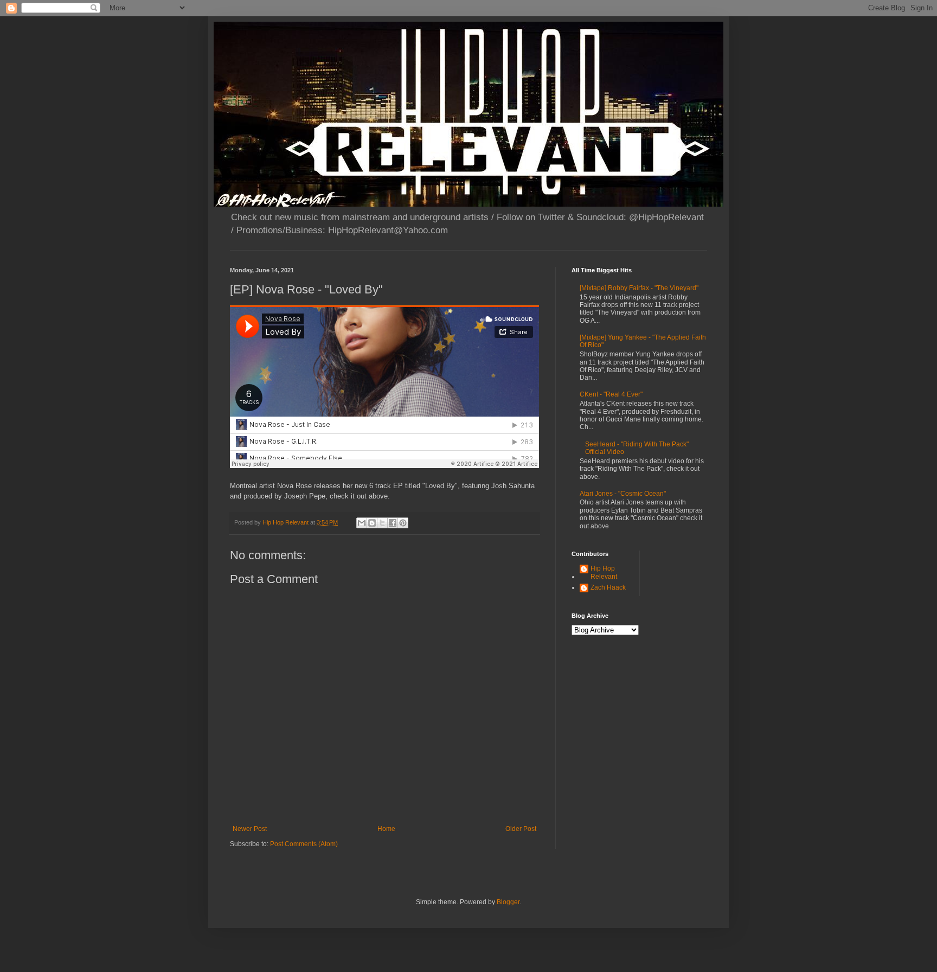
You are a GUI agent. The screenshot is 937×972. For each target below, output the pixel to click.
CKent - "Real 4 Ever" (611, 394)
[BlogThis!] (372, 522)
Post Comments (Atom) (304, 844)
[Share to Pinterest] (402, 522)
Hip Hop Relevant (604, 572)
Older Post (520, 829)
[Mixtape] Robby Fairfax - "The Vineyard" (639, 288)
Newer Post (250, 829)
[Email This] (361, 522)
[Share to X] (382, 522)
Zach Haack (608, 587)
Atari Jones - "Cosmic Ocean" (623, 493)
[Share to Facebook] (392, 522)
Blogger (508, 902)
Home (386, 829)
